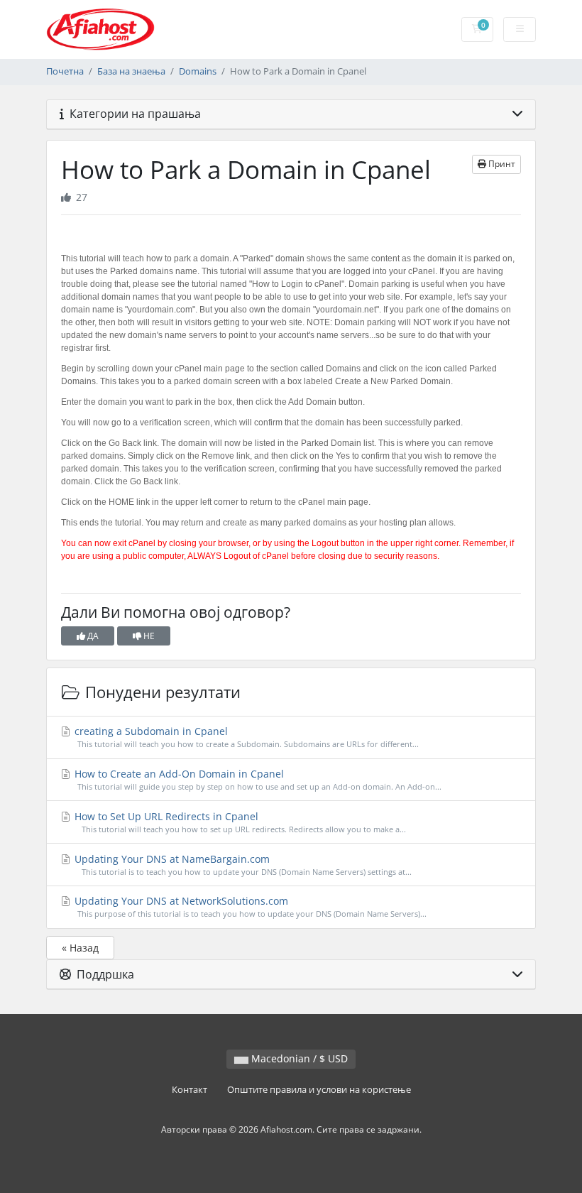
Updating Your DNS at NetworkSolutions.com (249, 906)
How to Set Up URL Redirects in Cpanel (239, 822)
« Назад (80, 947)
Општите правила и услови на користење (319, 1090)
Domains (197, 71)
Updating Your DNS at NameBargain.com (242, 864)
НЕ (148, 636)
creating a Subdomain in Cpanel (245, 736)
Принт (500, 164)
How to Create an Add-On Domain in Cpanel (256, 779)
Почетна (65, 71)
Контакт (189, 1090)
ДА (92, 636)
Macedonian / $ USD (298, 1058)
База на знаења (131, 71)
